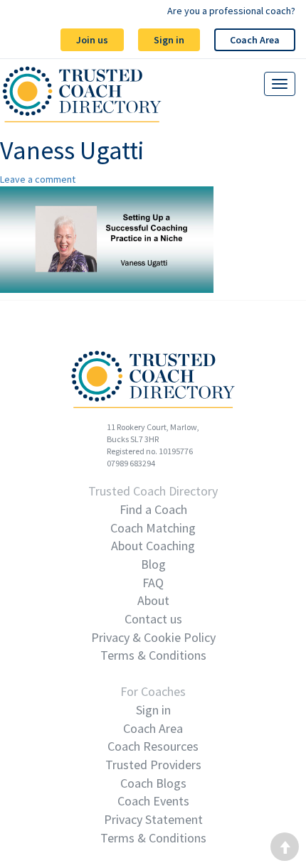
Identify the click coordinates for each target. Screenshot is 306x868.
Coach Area (255, 39)
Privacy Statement (153, 819)
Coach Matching (153, 528)
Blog (153, 564)
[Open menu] (279, 84)
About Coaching (153, 545)
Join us (92, 39)
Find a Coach (153, 509)
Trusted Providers (153, 764)
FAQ (153, 582)
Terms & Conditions (153, 655)
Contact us (153, 619)
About (153, 600)
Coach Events (153, 801)
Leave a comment (37, 179)
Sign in (169, 39)
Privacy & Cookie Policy (153, 637)
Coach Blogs (153, 783)
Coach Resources (153, 746)
